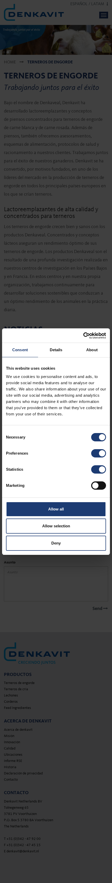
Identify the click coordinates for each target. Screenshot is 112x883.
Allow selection (56, 526)
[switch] (98, 453)
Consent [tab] (20, 350)
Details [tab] (56, 350)
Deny (56, 543)
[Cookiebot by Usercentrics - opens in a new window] (83, 335)
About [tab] (92, 350)
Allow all (56, 509)
